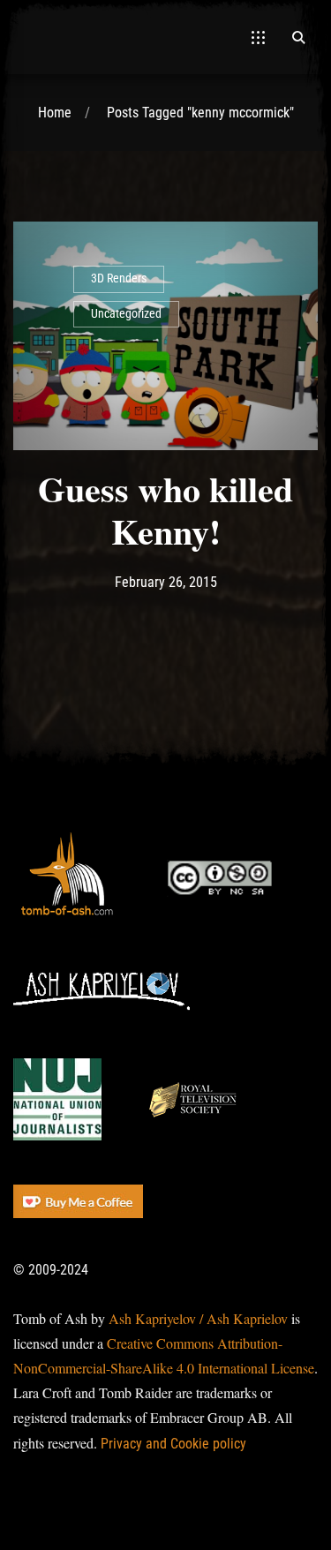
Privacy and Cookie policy (173, 1443)
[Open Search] (298, 37)
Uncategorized (126, 313)
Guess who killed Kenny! (165, 510)
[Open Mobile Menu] (258, 37)
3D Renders (119, 278)
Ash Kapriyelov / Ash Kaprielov (198, 1318)
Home (54, 112)
